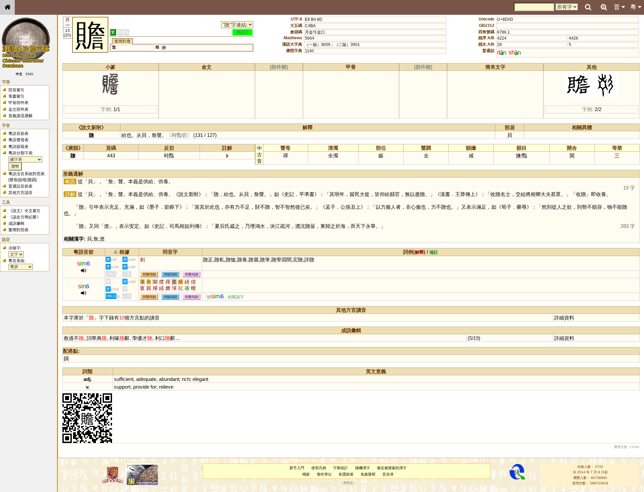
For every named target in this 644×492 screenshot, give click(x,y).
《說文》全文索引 (24, 210)
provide (141, 387)
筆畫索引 (16, 96)
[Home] (7, 7)
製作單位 (324, 474)
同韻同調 (170, 274)
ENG (29, 74)
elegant (200, 379)
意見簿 (387, 474)
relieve (166, 387)
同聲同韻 (149, 274)
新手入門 (296, 468)
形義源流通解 (20, 115)
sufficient (123, 379)
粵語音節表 (18, 133)
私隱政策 (346, 474)
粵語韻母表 (18, 146)
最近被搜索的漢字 (392, 468)
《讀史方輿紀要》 (24, 217)
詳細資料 (564, 318)
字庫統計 (340, 468)
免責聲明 (368, 474)
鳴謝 (306, 474)
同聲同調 (191, 274)
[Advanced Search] (603, 7)
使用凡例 (318, 468)
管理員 (348, 483)
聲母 (13, 180)
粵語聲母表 (18, 140)
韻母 (22, 180)
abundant (169, 379)
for (153, 387)
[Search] (588, 7)
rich (186, 379)
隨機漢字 (362, 468)
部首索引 (16, 90)
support (122, 387)
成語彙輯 (16, 223)
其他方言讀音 (20, 192)
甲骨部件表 (18, 102)
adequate (146, 379)
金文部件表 (18, 109)
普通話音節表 (20, 186)
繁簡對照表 (18, 230)
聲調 (32, 180)
